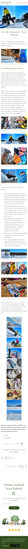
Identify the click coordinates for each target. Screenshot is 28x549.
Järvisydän (7, 438)
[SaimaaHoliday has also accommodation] (14, 395)
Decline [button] (17, 545)
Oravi (6, 435)
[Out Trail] (14, 322)
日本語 (20, 2)
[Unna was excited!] (14, 353)
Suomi (16, 2)
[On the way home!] (14, 415)
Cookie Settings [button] (5, 545)
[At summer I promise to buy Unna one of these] (14, 384)
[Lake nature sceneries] (14, 405)
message (17, 452)
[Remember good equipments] (14, 343)
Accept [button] (12, 545)
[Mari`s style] (14, 332)
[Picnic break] (14, 363)
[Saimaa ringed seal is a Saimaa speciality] (14, 374)
